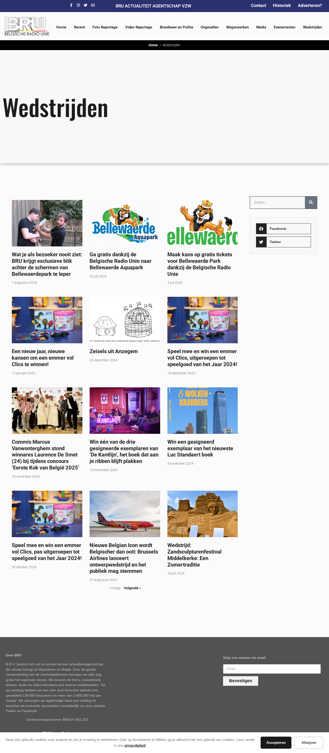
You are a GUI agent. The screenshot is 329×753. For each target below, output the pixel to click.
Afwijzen (309, 742)
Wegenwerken (237, 27)
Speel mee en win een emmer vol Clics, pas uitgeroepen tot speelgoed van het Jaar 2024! (47, 551)
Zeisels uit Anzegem (114, 351)
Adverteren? (310, 5)
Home (61, 27)
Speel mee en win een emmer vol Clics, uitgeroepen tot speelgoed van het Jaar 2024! (202, 357)
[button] (283, 228)
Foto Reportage (105, 27)
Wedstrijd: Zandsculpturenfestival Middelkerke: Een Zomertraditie (194, 555)
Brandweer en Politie (176, 27)
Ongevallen (209, 27)
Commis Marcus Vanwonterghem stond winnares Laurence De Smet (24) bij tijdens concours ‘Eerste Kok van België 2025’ (45, 455)
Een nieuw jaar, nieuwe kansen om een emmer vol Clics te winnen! (43, 357)
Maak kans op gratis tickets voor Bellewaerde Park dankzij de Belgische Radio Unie (199, 264)
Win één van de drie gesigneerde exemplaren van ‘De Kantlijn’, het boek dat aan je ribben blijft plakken (124, 451)
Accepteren (276, 742)
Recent (79, 27)
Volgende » (132, 588)
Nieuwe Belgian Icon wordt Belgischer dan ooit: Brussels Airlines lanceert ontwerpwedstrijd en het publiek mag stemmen (124, 558)
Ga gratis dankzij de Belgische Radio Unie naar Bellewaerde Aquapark (120, 261)
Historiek (282, 5)
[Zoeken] (311, 203)
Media (261, 27)
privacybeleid (135, 745)
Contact (258, 5)
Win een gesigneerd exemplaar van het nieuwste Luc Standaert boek (200, 448)
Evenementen (284, 27)
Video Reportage (138, 27)
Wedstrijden (312, 27)
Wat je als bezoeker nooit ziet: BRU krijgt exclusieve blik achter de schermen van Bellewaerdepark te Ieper (47, 264)
